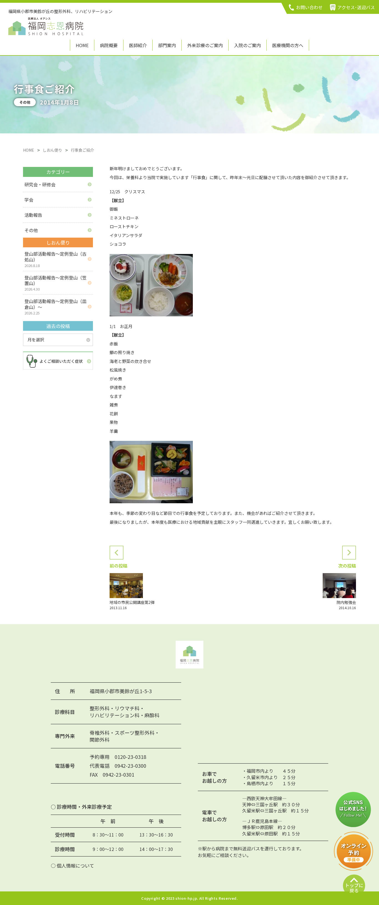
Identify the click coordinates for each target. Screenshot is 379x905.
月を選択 (35, 339)
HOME (82, 45)
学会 (28, 199)
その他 (31, 230)
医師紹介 (138, 45)
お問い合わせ (309, 7)
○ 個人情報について (72, 865)
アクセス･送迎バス (356, 7)
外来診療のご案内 (205, 45)
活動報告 (33, 215)
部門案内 (167, 45)
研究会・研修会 (39, 184)
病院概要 (109, 45)
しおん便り (52, 150)
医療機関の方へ (287, 45)
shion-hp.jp (186, 898)
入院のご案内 (247, 45)
